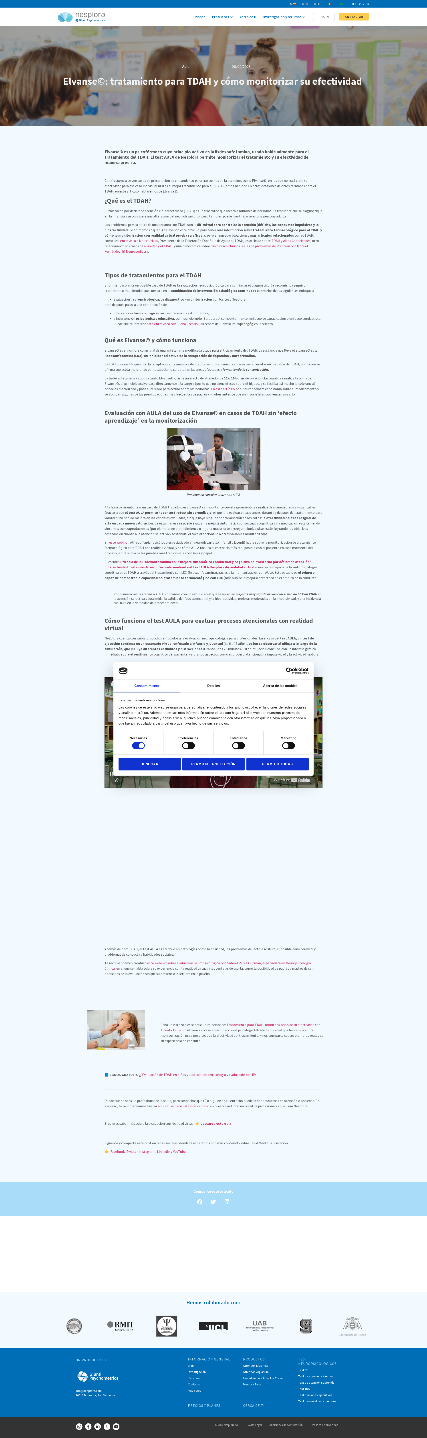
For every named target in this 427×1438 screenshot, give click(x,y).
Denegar (149, 764)
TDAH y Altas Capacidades (290, 240)
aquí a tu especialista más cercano (183, 1106)
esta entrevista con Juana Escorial (173, 324)
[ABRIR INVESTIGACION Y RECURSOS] (303, 17)
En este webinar (117, 542)
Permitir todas (277, 764)
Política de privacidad (325, 1425)
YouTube (179, 1151)
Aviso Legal (255, 1425)
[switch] (188, 745)
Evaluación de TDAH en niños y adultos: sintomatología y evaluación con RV (198, 1074)
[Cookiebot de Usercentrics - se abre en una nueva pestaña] (289, 671)
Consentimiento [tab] (146, 686)
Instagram (147, 1151)
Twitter (132, 1151)
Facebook (117, 1151)
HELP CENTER (360, 4)
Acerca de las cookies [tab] (280, 686)
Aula (185, 66)
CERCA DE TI (254, 1405)
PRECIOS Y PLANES (204, 1405)
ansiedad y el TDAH (158, 246)
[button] (323, 17)
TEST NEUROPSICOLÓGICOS (317, 1361)
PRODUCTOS (254, 1359)
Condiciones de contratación (285, 1425)
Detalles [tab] (213, 686)
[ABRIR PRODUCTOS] (231, 17)
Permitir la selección (213, 764)
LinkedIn (163, 1151)
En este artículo (223, 389)
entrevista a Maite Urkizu (139, 240)
